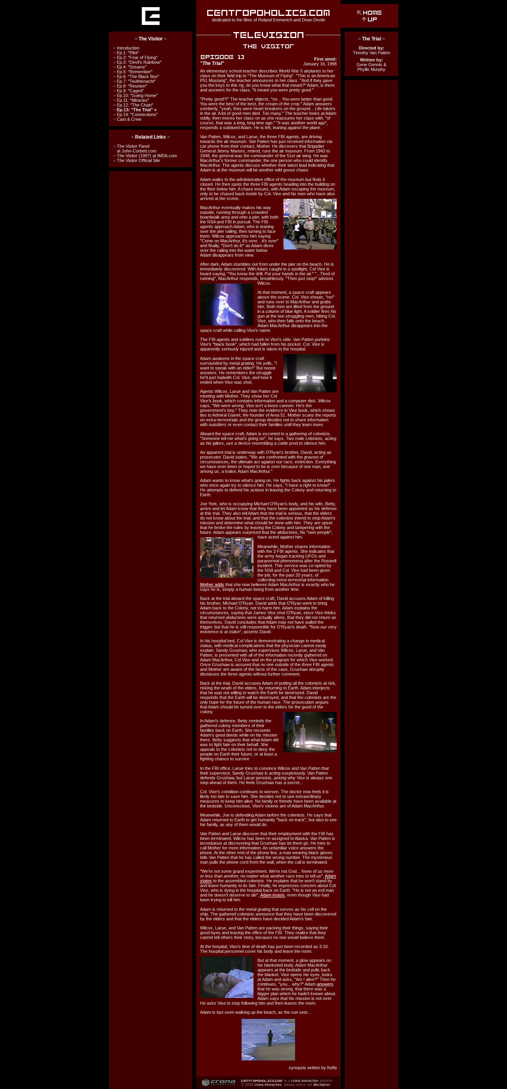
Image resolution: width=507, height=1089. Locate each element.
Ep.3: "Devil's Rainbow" (137, 62)
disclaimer (321, 1085)
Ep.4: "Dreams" (130, 67)
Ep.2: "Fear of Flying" (135, 57)
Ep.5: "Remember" (132, 71)
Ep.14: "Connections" (135, 114)
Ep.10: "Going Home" (135, 95)
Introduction (126, 48)
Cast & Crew (127, 119)
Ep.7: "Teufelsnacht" (134, 81)
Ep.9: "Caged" (128, 90)
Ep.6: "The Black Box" (136, 76)
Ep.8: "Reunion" (130, 86)
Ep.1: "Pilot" (126, 52)
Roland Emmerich (275, 19)
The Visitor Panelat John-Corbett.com (134, 148)
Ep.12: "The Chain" (133, 105)
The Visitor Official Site (136, 160)
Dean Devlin (313, 19)
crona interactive (304, 1081)
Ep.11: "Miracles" (131, 100)
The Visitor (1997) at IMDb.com (145, 155)
